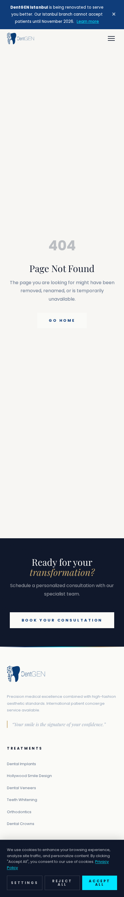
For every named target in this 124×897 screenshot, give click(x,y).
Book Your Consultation (62, 620)
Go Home (62, 320)
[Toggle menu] (111, 38)
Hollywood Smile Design (29, 775)
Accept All (99, 882)
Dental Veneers (21, 788)
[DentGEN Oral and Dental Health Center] (20, 38)
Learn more (88, 21)
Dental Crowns (20, 823)
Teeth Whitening (22, 799)
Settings (24, 882)
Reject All (62, 882)
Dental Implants (21, 764)
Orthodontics (19, 812)
